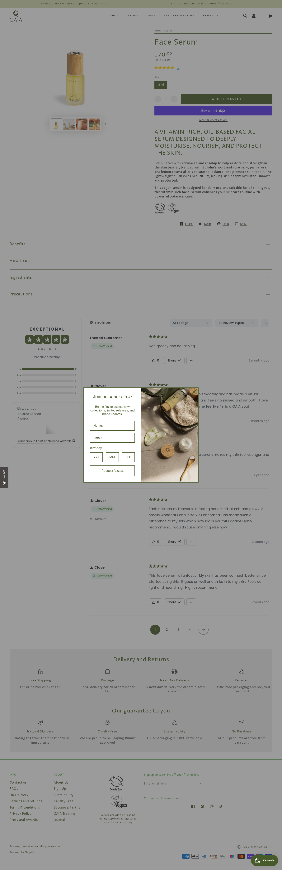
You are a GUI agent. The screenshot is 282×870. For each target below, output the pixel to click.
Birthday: (96, 448)
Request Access (112, 470)
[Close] (194, 392)
